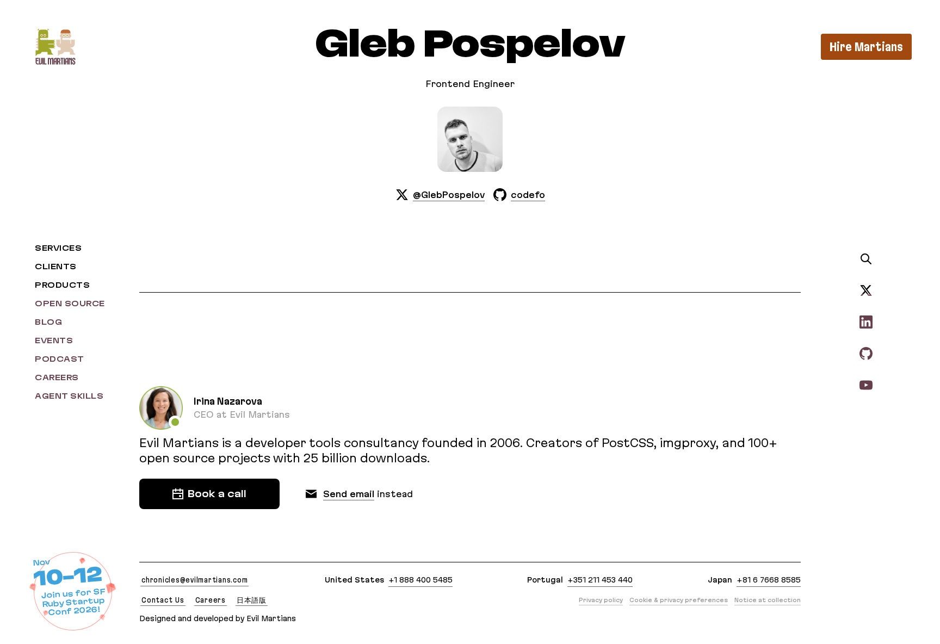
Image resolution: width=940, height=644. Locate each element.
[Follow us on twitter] (866, 290)
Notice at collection (767, 600)
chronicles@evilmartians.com (194, 579)
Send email (348, 494)
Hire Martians (866, 46)
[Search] (866, 259)
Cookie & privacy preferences (678, 600)
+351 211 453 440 (600, 579)
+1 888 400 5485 (420, 579)
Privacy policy (601, 600)
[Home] (55, 46)
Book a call (217, 494)
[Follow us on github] (866, 353)
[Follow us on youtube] (866, 384)
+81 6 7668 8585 (769, 579)
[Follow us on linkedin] (866, 321)
